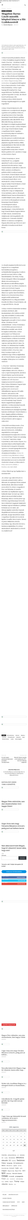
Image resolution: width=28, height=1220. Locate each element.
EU (10, 1160)
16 (24, 1139)
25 (7, 1145)
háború (3, 1165)
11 (7, 1139)
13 (14, 1139)
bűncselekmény (10, 735)
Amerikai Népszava (8, 24)
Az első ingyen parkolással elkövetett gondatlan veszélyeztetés (7, 760)
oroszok (11, 1176)
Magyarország (9, 11)
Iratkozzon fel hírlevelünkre (14, 871)
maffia (21, 1168)
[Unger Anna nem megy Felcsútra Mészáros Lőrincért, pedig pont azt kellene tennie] (14, 814)
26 (10, 1145)
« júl (13, 1150)
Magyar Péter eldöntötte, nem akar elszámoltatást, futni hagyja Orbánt (13, 804)
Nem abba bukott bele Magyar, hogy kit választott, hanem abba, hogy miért (14, 848)
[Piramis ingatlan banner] (14, 718)
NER (3, 1173)
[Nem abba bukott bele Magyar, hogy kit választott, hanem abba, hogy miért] (14, 837)
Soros (3, 1181)
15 (21, 1139)
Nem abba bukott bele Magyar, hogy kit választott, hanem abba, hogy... (14, 1069)
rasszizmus (12, 1178)
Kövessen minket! (21, 877)
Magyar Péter (18, 1170)
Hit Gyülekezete (11, 737)
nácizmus (8, 1173)
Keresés (4, 855)
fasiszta (14, 1160)
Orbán (5, 1176)
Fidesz (4, 1163)
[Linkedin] (17, 28)
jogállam (15, 1165)
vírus (15, 1184)
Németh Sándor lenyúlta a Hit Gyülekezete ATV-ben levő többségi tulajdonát (20, 760)
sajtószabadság (19, 1178)
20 (14, 1142)
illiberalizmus (9, 1165)
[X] (6, 28)
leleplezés (18, 737)
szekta (12, 739)
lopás (23, 737)
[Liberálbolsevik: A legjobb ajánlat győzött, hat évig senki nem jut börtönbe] (14, 1094)
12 (10, 1139)
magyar (4, 1171)
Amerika (4, 1155)
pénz (8, 1178)
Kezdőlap (4, 8)
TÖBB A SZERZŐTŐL (8, 784)
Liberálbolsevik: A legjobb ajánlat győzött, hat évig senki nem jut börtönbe (13, 1101)
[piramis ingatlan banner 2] (14, 246)
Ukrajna (22, 1181)
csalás (6, 1157)
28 (17, 1145)
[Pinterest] (10, 28)
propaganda (19, 1176)
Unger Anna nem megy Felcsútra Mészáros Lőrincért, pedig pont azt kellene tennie (13, 826)
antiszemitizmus (12, 1155)
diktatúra (23, 735)
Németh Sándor (5, 739)
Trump (16, 1181)
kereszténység (5, 1168)
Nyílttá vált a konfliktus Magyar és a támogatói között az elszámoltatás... (14, 1084)
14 (17, 1139)
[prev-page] (2, 853)
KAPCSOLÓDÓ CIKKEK (9, 782)
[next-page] (3, 853)
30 (24, 1145)
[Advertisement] (14, 542)
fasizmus (21, 1160)
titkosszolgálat (18, 739)
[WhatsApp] (13, 28)
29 (21, 1145)
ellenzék (5, 1160)
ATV (18, 1155)
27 (14, 1145)
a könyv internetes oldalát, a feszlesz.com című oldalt (13, 464)
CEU (2, 1157)
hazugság (9, 1163)
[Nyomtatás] (24, 28)
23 (24, 1142)
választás (5, 1184)
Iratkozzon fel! (21, 883)
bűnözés (17, 735)
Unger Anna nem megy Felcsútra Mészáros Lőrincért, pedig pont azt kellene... (13, 1053)
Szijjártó (11, 1181)
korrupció (11, 1168)
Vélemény (11, 1184)
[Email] (21, 28)
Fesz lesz (9, 8)
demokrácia (12, 1158)
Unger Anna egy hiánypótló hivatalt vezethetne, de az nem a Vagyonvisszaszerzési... (14, 1118)
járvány (19, 1165)
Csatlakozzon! (21, 880)
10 (3, 1139)
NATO (23, 1170)
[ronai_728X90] (14, 53)
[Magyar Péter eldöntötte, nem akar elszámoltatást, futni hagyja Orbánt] (14, 792)
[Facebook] (3, 28)
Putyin (4, 1179)
